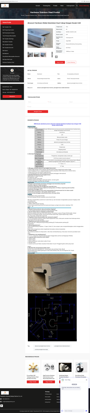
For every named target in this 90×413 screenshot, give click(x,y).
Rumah (22, 15)
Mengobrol (12, 96)
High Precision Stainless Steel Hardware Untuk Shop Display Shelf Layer (48, 377)
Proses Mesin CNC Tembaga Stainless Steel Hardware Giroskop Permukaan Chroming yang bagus (32, 377)
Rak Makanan (6, 53)
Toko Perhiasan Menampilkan (9, 35)
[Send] (86, 410)
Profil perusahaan (48, 394)
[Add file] (62, 410)
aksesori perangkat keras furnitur (42, 346)
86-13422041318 (14, 89)
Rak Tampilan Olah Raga (8, 38)
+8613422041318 (11, 92)
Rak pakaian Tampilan (7, 41)
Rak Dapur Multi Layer (7, 59)
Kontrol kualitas (48, 399)
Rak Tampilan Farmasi (8, 44)
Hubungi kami (47, 402)
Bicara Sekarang (71, 62)
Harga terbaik (60, 62)
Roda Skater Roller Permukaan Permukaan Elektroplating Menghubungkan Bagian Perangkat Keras (80, 377)
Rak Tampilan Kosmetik (8, 47)
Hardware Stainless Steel (31, 15)
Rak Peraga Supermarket (8, 30)
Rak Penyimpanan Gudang (8, 32)
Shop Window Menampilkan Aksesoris (11, 56)
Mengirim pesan (38, 111)
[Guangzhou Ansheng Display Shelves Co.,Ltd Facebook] (82, 1)
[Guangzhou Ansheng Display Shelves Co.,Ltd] (5, 5)
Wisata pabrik (47, 396)
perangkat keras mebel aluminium (62, 346)
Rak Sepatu (5, 50)
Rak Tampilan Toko (7, 27)
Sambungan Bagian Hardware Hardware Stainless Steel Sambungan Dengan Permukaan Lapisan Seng (65, 377)
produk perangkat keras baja (41, 349)
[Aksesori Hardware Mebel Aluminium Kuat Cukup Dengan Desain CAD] (40, 38)
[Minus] (86, 380)
